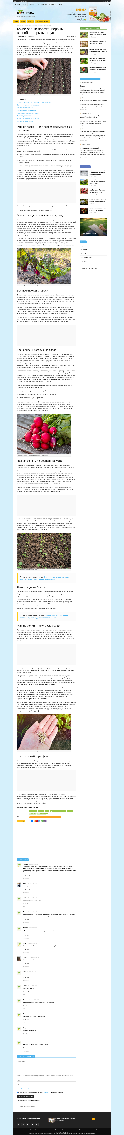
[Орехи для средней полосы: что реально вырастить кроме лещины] (84, 61)
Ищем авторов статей (88, 233)
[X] (44, 821)
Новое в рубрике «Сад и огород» (90, 28)
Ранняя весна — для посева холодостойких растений (34, 102)
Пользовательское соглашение (69, 1129)
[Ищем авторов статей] (93, 227)
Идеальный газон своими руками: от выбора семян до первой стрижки (97, 181)
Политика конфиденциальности (86, 1129)
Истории (83, 253)
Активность (25, 1)
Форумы (51, 4)
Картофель (33, 811)
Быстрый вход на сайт (23, 1088)
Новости (84, 250)
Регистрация (20, 1)
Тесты (24, 4)
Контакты (98, 1129)
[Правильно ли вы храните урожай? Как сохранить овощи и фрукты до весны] (84, 35)
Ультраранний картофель (25, 121)
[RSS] (110, 1)
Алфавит (22, 21)
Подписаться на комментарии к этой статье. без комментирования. (40, 1092)
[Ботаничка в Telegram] (106, 1)
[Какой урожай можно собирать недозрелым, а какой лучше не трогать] (84, 70)
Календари (30, 21)
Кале (38, 813)
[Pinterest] (37, 821)
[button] (109, 4)
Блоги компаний (42, 4)
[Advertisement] (46, 840)
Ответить (26, 878)
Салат (58, 811)
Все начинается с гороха (25, 107)
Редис (52, 811)
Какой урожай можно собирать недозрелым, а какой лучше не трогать (97, 69)
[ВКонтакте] (32, 821)
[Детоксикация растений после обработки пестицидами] (84, 211)
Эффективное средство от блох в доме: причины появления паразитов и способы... (98, 172)
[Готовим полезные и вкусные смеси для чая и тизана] (84, 44)
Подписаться (46, 1092)
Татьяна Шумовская (21, 36)
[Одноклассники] (35, 821)
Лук (47, 811)
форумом (19, 1076)
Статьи (16, 4)
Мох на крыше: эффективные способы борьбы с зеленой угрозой (97, 201)
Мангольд (32, 813)
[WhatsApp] (42, 821)
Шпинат (69, 811)
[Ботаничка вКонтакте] (103, 1)
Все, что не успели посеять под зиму (28, 105)
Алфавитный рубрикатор (89, 268)
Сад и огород (20, 25)
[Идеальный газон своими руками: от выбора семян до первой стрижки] (84, 182)
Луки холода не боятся (24, 116)
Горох (64, 811)
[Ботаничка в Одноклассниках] (101, 1)
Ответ (60, 4)
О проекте (25, 1129)
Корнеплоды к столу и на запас (27, 110)
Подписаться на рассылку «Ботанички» (29, 1100)
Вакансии (45, 1129)
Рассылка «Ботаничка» (35, 1129)
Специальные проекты (42, 21)
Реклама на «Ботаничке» (55, 1129)
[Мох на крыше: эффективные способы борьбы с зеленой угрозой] (84, 202)
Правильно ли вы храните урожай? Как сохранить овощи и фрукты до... (97, 34)
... (47, 813)
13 (75, 36)
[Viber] (46, 821)
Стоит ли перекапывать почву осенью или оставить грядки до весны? (98, 51)
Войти (15, 1)
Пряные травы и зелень (53, 816)
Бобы (43, 813)
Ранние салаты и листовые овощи (28, 118)
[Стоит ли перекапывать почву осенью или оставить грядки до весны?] (84, 52)
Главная (16, 21)
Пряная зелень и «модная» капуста (28, 113)
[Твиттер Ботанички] (108, 1)
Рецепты (31, 4)
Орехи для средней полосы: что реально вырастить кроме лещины (97, 60)
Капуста (41, 811)
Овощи (42, 816)
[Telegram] (39, 821)
